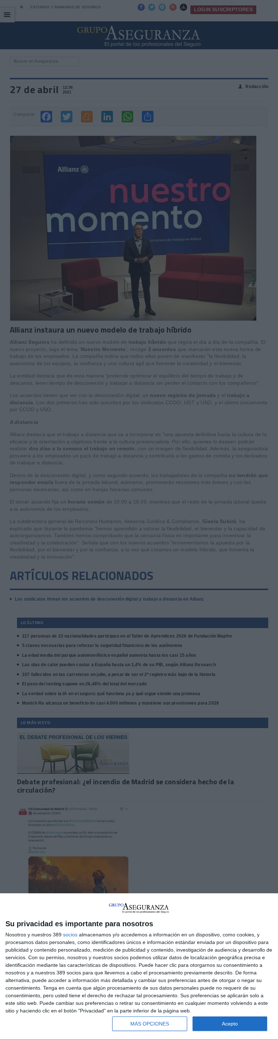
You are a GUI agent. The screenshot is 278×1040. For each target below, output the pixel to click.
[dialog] (139, 967)
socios (70, 934)
